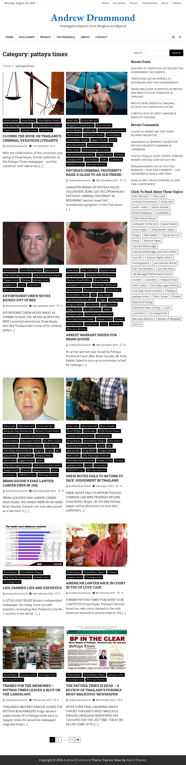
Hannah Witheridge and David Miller (154, 251)
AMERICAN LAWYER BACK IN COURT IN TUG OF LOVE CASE (96, 585)
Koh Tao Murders (142, 268)
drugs (136, 235)
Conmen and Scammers (112, 130)
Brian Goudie (11, 120)
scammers (46, 130)
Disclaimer (119, 3)
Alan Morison (140, 196)
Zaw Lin (137, 324)
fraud (49, 450)
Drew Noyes (28, 120)
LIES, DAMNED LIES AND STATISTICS (32, 588)
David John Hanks (93, 134)
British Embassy (142, 213)
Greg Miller (115, 299)
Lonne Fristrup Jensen (100, 144)
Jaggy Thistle (74, 309)
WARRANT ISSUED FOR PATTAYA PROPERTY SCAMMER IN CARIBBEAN (154, 145)
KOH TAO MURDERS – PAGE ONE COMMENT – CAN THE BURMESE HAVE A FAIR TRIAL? (155, 170)
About (164, 3)
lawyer (107, 309)
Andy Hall (167, 201)
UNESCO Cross (75, 164)
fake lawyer (105, 294)
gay (58, 450)
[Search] (179, 37)
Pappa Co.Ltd (11, 130)
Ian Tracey (92, 304)
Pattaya (119, 154)
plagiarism (10, 284)
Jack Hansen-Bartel (165, 263)
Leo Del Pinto (166, 268)
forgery (39, 450)
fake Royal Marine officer (81, 299)
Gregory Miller (75, 304)
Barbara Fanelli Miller (79, 280)
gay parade (51, 270)
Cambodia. (162, 213)
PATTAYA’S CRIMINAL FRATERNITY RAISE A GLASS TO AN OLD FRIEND (94, 172)
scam (104, 159)
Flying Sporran (171, 235)
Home (105, 3)
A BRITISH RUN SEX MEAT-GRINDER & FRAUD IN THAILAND (153, 115)
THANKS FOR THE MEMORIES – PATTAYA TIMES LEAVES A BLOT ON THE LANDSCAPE (31, 689)
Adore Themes (136, 760)
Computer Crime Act (78, 284)
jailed (113, 139)
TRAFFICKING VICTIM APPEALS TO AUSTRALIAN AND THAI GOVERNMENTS (155, 80)
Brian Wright (74, 130)
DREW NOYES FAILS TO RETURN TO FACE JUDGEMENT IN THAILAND (94, 478)
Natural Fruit (169, 279)
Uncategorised (12, 581)
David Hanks (74, 134)
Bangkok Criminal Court (80, 125)
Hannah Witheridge (144, 246)
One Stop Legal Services (17, 125)
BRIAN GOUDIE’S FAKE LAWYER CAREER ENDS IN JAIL (28, 483)
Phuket (176, 296)
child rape (89, 130)
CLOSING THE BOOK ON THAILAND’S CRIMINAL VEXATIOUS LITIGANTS (32, 138)
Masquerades (74, 314)
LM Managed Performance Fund (151, 274)
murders (151, 279)
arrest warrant (90, 120)
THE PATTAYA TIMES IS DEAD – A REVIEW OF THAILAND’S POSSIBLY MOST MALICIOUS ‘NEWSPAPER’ (94, 689)
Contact (176, 3)
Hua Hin (137, 257)
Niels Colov (73, 149)
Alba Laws (72, 120)
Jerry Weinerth (92, 309)
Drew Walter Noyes (49, 120)
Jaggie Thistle (99, 139)
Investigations (140, 263)
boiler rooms (140, 207)
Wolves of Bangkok (169, 319)
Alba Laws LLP (89, 270)
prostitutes (92, 159)
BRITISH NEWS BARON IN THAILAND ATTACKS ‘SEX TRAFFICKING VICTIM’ (153, 105)
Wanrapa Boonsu (96, 164)
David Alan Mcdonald (104, 284)
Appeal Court (107, 270)
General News (152, 240)
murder (137, 279)
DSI (94, 294)
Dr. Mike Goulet (52, 440)
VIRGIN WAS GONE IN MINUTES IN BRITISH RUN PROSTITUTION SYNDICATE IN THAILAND (157, 92)
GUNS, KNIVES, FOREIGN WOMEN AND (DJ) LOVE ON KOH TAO (157, 157)
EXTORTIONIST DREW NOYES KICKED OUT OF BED (26, 298)
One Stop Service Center (47, 125)
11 (71, 740)
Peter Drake (160, 296)
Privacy (134, 3)
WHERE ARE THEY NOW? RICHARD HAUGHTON (152, 133)
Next (77, 739)
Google (102, 299)
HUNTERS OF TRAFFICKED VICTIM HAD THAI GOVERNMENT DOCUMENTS (157, 70)
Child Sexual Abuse (109, 430)
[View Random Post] (173, 37)
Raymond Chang (142, 302)
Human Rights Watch (159, 257)
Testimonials (149, 3)
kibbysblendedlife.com (145, 166)
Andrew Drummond (93, 17)
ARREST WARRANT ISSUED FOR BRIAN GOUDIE (91, 337)
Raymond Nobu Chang (146, 307)
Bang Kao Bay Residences (101, 275)
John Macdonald (76, 144)
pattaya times (29, 130)
